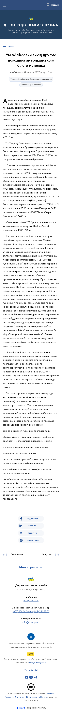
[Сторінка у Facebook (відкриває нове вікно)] (26, 677)
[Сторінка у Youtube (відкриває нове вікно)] (31, 677)
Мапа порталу (28, 567)
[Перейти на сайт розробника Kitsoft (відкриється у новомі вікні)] (20, 708)
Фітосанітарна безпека (31, 85)
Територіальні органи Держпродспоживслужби (31, 79)
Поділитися (32, 518)
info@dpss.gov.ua (31, 622)
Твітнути (32, 533)
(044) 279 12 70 (31, 600)
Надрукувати (32, 540)
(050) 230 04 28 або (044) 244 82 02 (31, 611)
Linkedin (32, 526)
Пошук (55, 5)
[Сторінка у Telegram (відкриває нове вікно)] (35, 677)
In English (33, 670)
